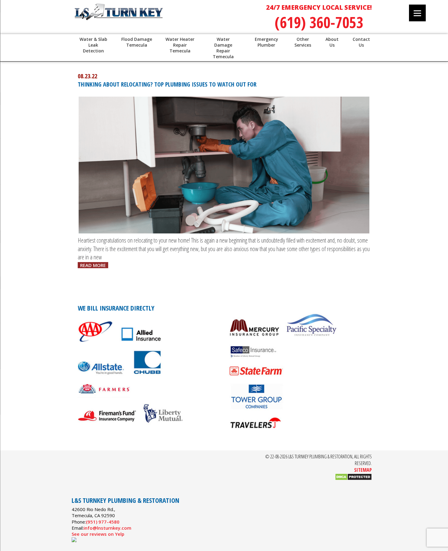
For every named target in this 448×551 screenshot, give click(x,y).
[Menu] (417, 13)
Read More (93, 265)
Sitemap (363, 470)
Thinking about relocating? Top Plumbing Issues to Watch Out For (167, 84)
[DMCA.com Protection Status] (353, 478)
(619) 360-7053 (319, 22)
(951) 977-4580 (102, 522)
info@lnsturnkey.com (107, 528)
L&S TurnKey (151, 18)
